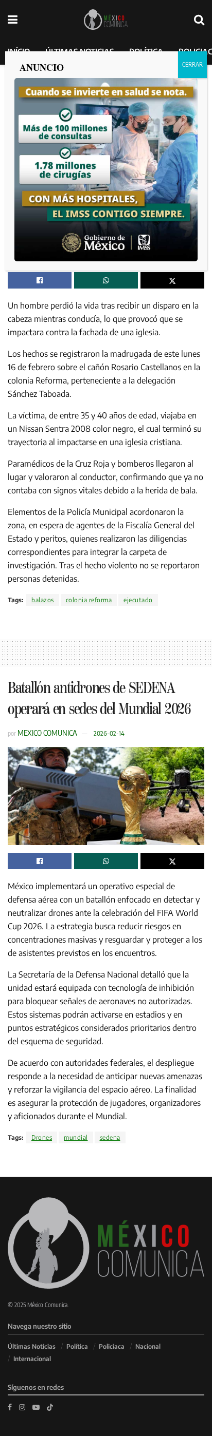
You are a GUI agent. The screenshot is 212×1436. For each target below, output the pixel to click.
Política (77, 1346)
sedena (110, 1137)
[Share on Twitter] (172, 280)
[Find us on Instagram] (22, 1407)
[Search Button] (199, 19)
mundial (76, 1137)
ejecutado (138, 600)
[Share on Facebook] (40, 280)
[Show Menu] (12, 19)
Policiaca (112, 1346)
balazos (42, 600)
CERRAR (192, 64)
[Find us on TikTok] (50, 1407)
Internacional (32, 1359)
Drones (41, 1137)
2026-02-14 (109, 733)
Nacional (148, 1346)
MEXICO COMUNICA (47, 732)
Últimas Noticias (32, 1346)
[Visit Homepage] (106, 19)
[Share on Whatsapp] (106, 280)
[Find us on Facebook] (10, 1407)
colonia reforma (89, 600)
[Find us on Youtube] (36, 1407)
